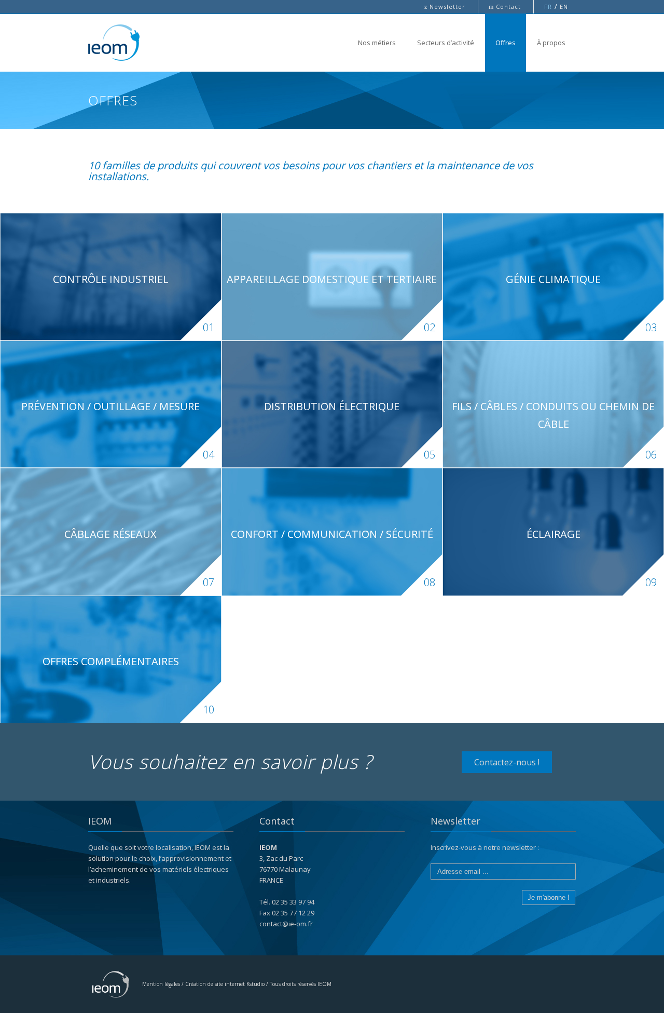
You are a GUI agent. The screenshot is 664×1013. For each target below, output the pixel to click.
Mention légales (161, 984)
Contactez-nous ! (507, 762)
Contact (506, 6)
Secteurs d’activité (445, 42)
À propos (551, 42)
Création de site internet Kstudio (225, 984)
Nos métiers (377, 42)
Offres (505, 42)
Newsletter (445, 6)
